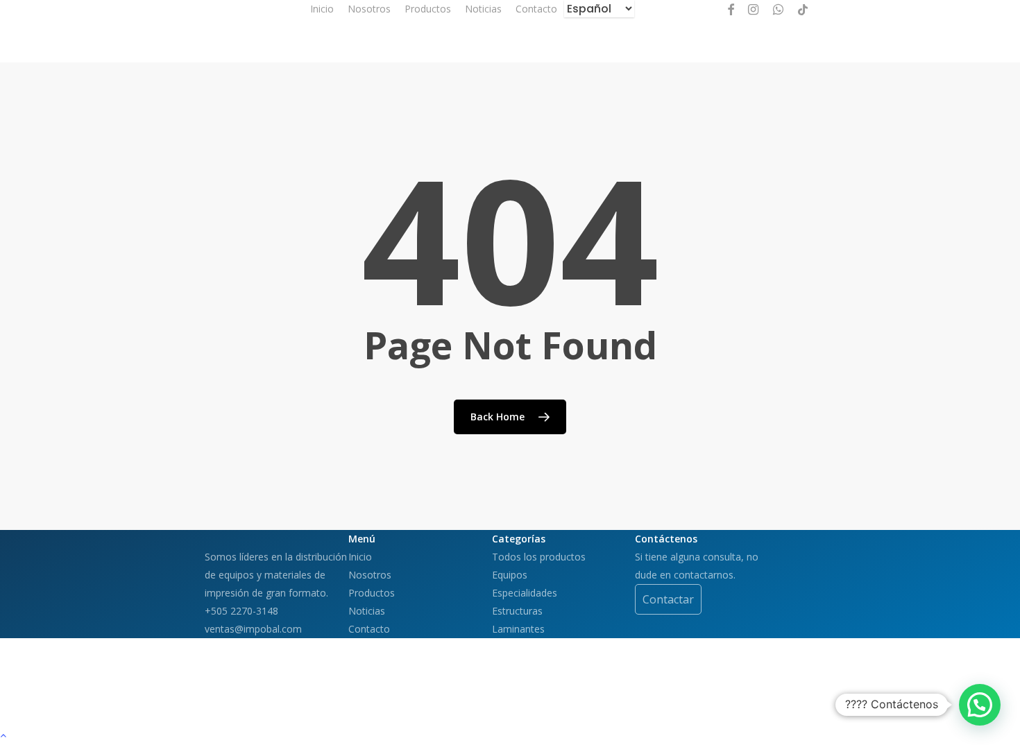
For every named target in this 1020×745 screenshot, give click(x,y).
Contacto (369, 628)
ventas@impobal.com (253, 628)
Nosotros (369, 574)
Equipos (509, 574)
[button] (980, 705)
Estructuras (517, 610)
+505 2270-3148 (241, 610)
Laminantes (518, 628)
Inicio (360, 556)
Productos (371, 592)
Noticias (366, 610)
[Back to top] (510, 736)
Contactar (668, 599)
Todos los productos (539, 556)
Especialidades (524, 592)
